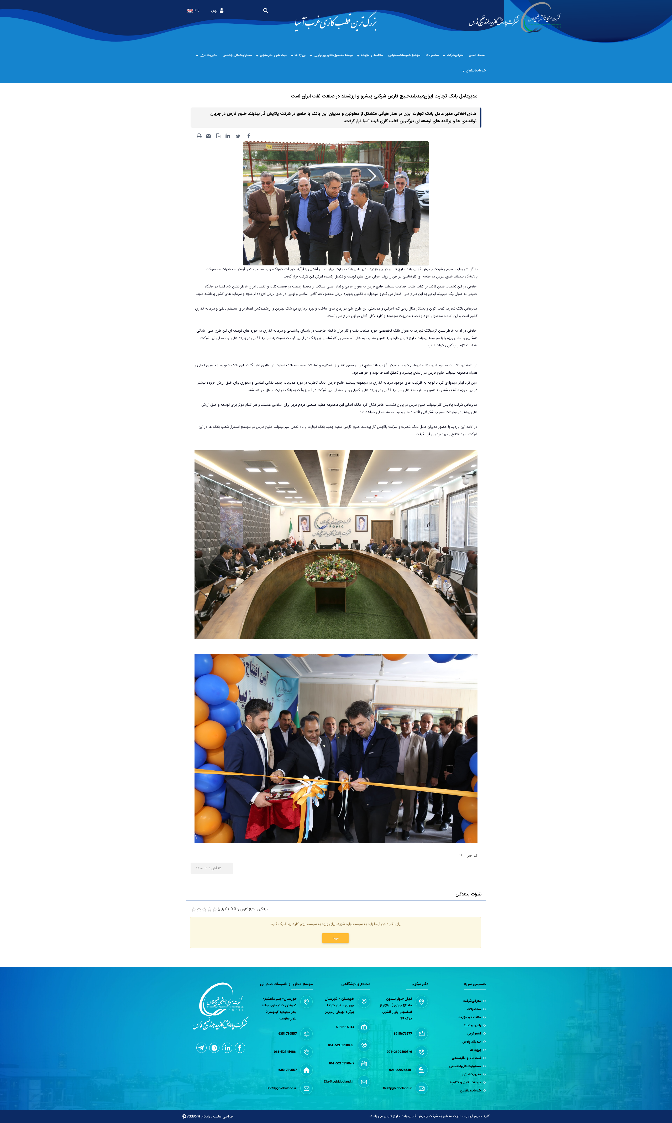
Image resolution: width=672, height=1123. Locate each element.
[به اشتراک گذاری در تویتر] (238, 136)
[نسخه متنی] (199, 136)
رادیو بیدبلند (472, 1025)
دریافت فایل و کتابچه (465, 1082)
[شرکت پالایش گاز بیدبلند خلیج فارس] (515, 17)
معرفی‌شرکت (472, 1001)
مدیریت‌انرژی (471, 1074)
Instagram (214, 1048)
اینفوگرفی (474, 1033)
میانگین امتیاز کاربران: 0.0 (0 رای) (243, 909)
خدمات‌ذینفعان (470, 1090)
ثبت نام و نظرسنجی (466, 1058)
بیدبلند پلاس (471, 1041)
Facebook (240, 1048)
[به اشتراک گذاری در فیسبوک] (248, 136)
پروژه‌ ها (475, 1050)
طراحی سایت (223, 1116)
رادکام (205, 1116)
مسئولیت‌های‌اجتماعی (465, 1066)
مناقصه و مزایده (469, 1017)
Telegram (201, 1048)
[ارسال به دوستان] (208, 136)
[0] (193, 909)
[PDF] (218, 136)
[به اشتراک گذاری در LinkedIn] (227, 136)
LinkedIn (227, 1048)
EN (197, 11)
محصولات (474, 1009)
